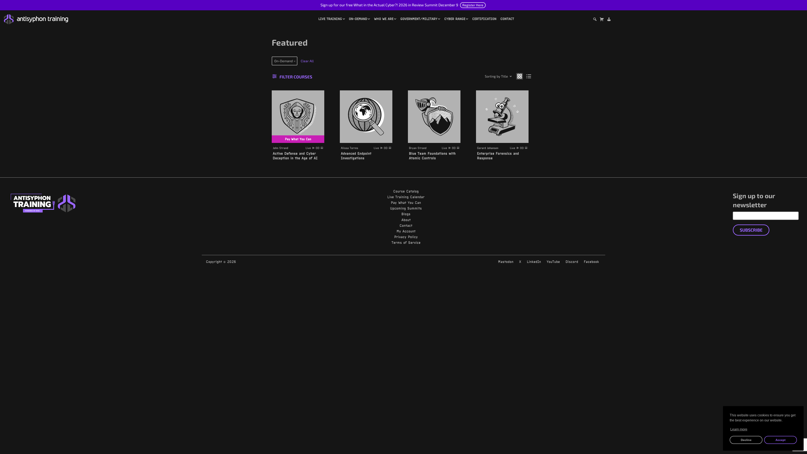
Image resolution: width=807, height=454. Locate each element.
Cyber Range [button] (454, 19)
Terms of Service (406, 242)
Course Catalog (406, 191)
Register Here (472, 5)
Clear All (307, 61)
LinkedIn (534, 262)
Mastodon (505, 262)
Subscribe (751, 229)
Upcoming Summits (406, 208)
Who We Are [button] (383, 19)
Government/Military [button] (418, 19)
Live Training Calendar (406, 197)
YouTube (553, 262)
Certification (484, 19)
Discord (572, 262)
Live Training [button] (330, 19)
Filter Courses (296, 76)
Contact (507, 19)
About (406, 220)
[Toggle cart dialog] (601, 19)
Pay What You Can (406, 203)
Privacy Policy (406, 237)
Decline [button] (746, 440)
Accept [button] (780, 440)
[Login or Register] (608, 19)
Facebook (591, 262)
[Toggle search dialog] (594, 19)
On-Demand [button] (358, 19)
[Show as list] (529, 76)
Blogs (405, 214)
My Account (406, 231)
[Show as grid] (519, 76)
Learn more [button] (738, 429)
